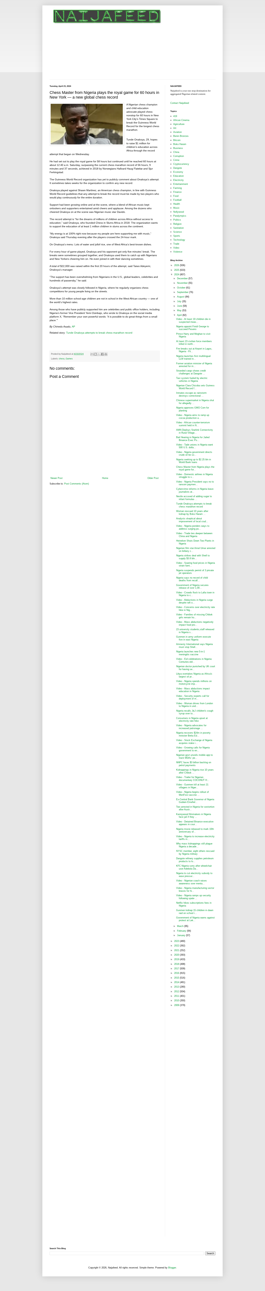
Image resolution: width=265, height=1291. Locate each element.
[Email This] (92, 354)
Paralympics (179, 215)
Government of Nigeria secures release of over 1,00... (192, 586)
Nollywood (178, 211)
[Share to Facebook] (102, 354)
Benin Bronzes (181, 136)
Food (175, 196)
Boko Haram (179, 144)
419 (175, 116)
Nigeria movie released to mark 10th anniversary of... (195, 830)
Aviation (177, 132)
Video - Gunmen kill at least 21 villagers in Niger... (192, 786)
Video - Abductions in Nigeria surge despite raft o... (194, 601)
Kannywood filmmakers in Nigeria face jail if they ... (193, 815)
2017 (177, 968)
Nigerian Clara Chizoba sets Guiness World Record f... (195, 387)
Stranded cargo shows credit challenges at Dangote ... (191, 372)
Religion (177, 224)
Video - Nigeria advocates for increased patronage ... (191, 727)
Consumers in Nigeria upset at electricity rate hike (192, 719)
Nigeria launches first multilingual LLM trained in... (193, 357)
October (181, 287)
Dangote (177, 168)
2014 (177, 982)
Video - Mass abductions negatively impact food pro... (194, 623)
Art (174, 128)
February (182, 930)
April (179, 315)
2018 (177, 964)
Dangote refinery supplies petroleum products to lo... (195, 860)
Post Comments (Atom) (76, 483)
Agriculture (178, 124)
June (180, 306)
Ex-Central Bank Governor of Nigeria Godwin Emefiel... (195, 801)
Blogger (172, 1267)
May (179, 310)
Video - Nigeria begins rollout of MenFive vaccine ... (192, 793)
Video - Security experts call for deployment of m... (192, 697)
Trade (176, 243)
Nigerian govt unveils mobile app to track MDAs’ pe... (194, 756)
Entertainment (180, 184)
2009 (177, 1005)
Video (176, 247)
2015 (177, 977)
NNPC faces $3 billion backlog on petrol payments (193, 764)
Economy (178, 172)
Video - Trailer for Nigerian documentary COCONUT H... (192, 778)
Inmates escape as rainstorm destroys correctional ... (191, 394)
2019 (177, 959)
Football (177, 200)
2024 (177, 274)
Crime (176, 160)
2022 (177, 945)
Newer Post (56, 478)
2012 (177, 991)
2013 (177, 986)
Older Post (153, 478)
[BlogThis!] (95, 354)
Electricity (178, 180)
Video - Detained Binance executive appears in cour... (194, 823)
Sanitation (178, 228)
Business (178, 148)
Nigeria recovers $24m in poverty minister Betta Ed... (193, 734)
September (183, 292)
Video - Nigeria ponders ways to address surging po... (192, 527)
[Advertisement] (132, 52)
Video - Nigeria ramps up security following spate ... (193, 897)
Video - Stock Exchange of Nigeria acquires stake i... (194, 741)
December (182, 278)
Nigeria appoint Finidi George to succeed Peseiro (192, 328)
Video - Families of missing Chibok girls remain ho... (194, 616)
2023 (177, 941)
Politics (177, 219)
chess (62, 358)
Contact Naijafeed (179, 103)
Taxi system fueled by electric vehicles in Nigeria (191, 379)
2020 (177, 954)
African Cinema (181, 120)
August (181, 296)
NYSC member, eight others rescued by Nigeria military (195, 852)
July (179, 301)
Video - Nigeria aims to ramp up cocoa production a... (192, 416)
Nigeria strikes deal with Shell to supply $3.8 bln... (193, 557)
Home (105, 478)
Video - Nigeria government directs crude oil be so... (194, 453)
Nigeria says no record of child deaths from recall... (192, 579)
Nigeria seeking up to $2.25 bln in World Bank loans (193, 461)
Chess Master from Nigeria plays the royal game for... (195, 468)
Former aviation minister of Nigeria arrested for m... (194, 365)
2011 (177, 996)
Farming (177, 188)
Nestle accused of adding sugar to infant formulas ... (194, 498)
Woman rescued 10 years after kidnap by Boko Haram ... (192, 512)
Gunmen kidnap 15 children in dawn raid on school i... (194, 911)
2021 (177, 950)
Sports (176, 235)
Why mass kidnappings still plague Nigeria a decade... (194, 845)
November (182, 283)
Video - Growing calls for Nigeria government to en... (193, 749)
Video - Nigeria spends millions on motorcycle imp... (194, 682)
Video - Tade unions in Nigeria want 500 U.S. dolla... (194, 446)
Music (176, 208)
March (180, 926)
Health (176, 204)
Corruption (178, 156)
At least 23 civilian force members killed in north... (194, 342)
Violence (177, 251)
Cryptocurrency (181, 164)
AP (73, 326)
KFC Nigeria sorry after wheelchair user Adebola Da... (194, 867)
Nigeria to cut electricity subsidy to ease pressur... (194, 874)
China (176, 152)
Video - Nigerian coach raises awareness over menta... (191, 882)
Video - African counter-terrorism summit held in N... (193, 424)
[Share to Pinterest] (106, 354)
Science (177, 232)
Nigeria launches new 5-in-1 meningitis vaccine (190, 653)
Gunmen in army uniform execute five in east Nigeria (193, 638)
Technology (179, 239)
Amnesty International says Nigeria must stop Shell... (194, 645)
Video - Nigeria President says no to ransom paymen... (195, 483)
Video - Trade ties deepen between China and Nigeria (194, 535)
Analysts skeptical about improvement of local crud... (192, 520)
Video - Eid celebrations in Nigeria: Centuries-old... (194, 660)
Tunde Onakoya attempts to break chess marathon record (99, 332)
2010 (177, 1000)
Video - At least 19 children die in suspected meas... (193, 320)
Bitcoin (176, 140)
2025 (177, 270)
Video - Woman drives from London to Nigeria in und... (194, 705)
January (181, 935)
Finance (177, 192)
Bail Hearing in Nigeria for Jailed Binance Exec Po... (192, 439)
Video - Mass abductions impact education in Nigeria (193, 690)
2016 (177, 973)
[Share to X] (99, 354)
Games (69, 358)
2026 (177, 265)
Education (178, 176)
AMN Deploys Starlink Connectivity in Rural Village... (194, 431)
